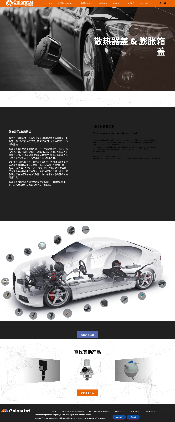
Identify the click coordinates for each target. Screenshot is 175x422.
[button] (18, 370)
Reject (133, 417)
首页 (50, 3)
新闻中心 (102, 3)
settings (103, 418)
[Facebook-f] (160, 3)
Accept (119, 417)
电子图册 (116, 3)
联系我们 (131, 3)
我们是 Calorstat (65, 3)
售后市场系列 (85, 3)
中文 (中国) (144, 3)
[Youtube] (165, 3)
